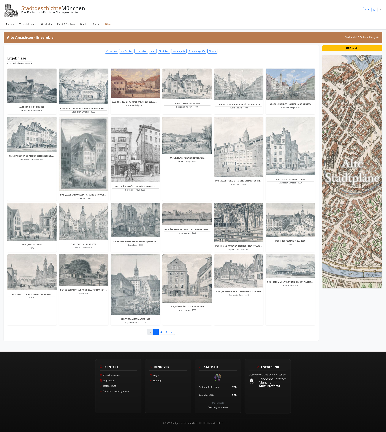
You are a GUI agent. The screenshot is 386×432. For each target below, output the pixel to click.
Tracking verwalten (218, 407)
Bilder (108, 23)
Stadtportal (351, 37)
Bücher (97, 23)
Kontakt (353, 48)
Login (156, 375)
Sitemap (157, 380)
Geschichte (47, 23)
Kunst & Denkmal (66, 23)
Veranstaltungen (28, 23)
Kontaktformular (111, 375)
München (10, 23)
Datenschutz (109, 385)
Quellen (84, 23)
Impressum (109, 380)
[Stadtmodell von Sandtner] (352, 171)
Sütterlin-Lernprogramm (116, 391)
